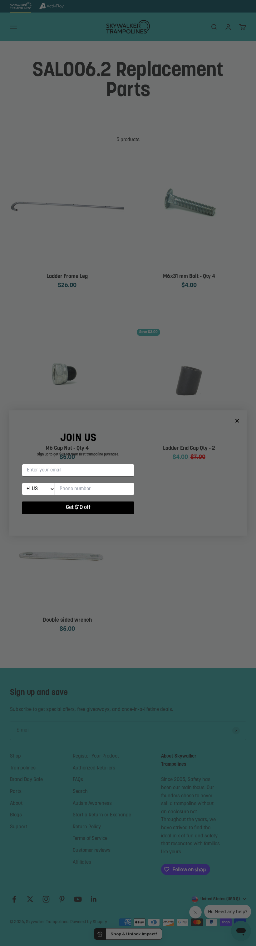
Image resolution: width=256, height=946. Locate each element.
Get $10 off (78, 508)
